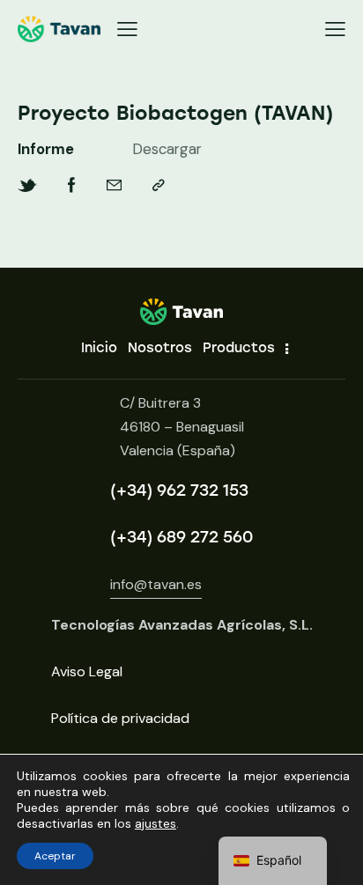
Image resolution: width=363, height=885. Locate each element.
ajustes (155, 823)
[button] (127, 29)
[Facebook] (72, 185)
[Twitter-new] (27, 185)
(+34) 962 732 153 (179, 490)
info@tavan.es (156, 584)
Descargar (167, 149)
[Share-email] (114, 185)
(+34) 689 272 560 (181, 537)
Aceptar (55, 856)
